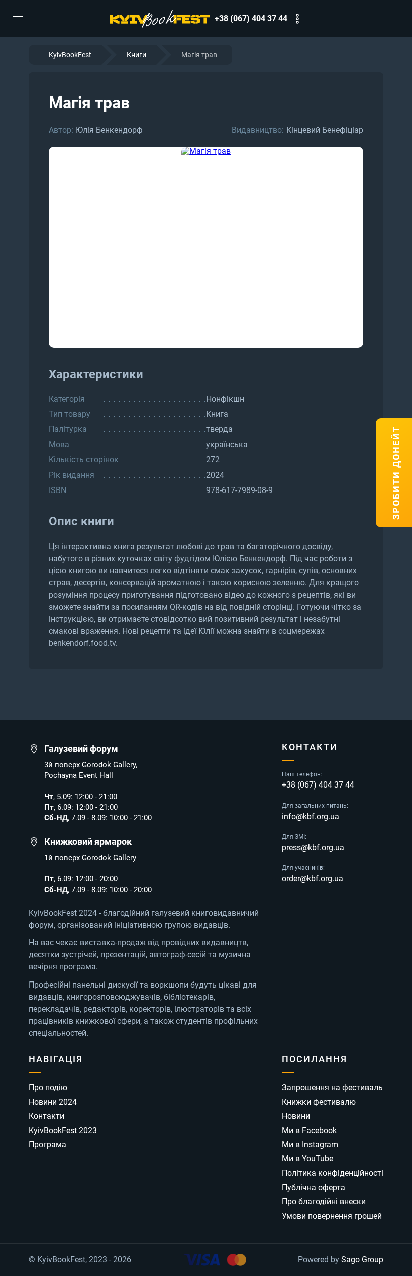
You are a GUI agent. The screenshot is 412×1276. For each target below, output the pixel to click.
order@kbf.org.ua (312, 879)
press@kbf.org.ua (313, 847)
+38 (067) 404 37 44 (251, 18)
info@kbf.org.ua (310, 816)
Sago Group (362, 1259)
